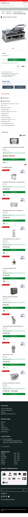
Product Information (5, 93)
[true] (2, 497)
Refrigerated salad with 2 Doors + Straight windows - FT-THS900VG (14, 182)
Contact (3, 426)
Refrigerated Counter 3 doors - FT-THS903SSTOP (13, 210)
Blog (2, 424)
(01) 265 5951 (8, 87)
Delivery (3, 412)
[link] (18, 66)
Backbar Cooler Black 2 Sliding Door (10, 296)
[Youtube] (6, 497)
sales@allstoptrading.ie (9, 499)
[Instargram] (4, 497)
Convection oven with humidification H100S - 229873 (13, 147)
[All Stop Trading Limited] (6, 3)
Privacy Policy (4, 428)
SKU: (3, 55)
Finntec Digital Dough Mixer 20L (9, 268)
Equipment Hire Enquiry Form (8, 414)
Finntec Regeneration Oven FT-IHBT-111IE (11, 239)
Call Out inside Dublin (6, 408)
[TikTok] (9, 497)
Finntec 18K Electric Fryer (8, 354)
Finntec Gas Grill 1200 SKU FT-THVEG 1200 (11, 383)
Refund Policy (4, 431)
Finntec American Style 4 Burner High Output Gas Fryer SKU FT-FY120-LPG (13, 326)
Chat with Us (20, 87)
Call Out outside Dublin (7, 410)
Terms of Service (5, 429)
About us (3, 422)
